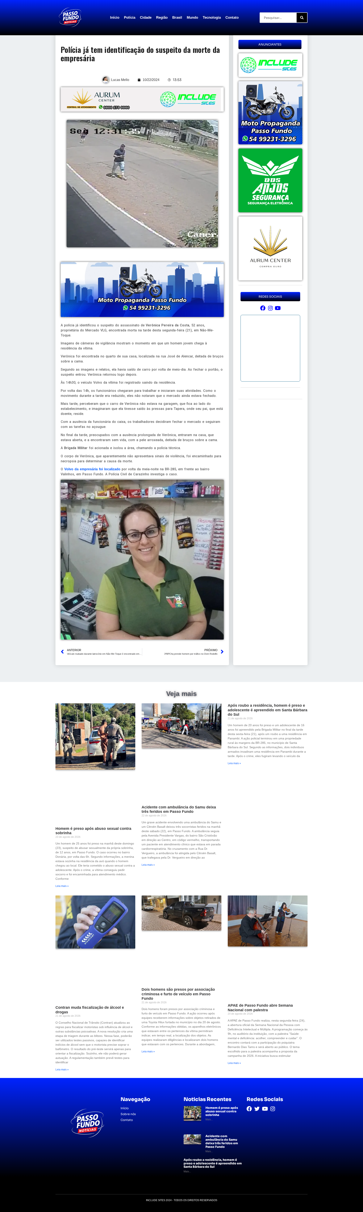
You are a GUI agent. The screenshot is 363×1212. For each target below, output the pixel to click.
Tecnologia (212, 18)
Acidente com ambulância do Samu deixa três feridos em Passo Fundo (179, 809)
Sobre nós (128, 1114)
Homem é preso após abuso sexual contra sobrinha (221, 1111)
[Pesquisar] (302, 17)
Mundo (192, 18)
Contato (232, 18)
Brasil (177, 18)
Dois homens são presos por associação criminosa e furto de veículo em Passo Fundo (178, 994)
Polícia (129, 18)
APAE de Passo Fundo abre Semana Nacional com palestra (260, 1007)
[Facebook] (263, 308)
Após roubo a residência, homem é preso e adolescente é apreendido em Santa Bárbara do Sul (267, 710)
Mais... (209, 1119)
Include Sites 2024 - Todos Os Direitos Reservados (181, 1200)
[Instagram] (270, 308)
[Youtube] (277, 308)
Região (162, 18)
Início (114, 18)
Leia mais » (62, 886)
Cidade (145, 18)
